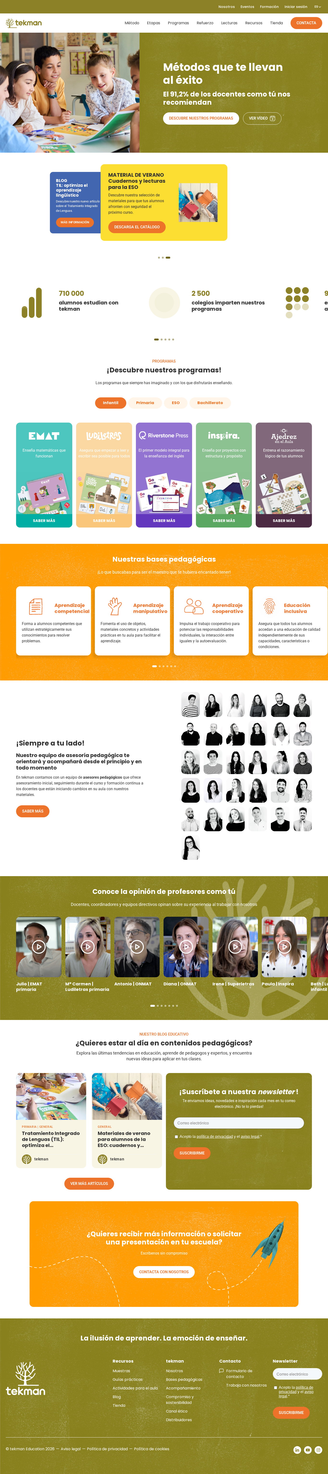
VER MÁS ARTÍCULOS (89, 1183)
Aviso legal (71, 1449)
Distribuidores (179, 1420)
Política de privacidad (107, 1449)
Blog (117, 1397)
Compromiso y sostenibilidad (180, 1399)
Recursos (253, 23)
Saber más (32, 811)
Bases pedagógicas (184, 1379)
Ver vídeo (258, 118)
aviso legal (250, 1136)
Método (132, 23)
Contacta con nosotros (164, 1272)
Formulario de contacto (239, 1373)
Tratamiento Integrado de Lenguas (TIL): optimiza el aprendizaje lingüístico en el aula (51, 1145)
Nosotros (174, 1371)
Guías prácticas (128, 1379)
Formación (269, 6)
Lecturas (229, 23)
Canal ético (177, 1411)
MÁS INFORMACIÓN (132, 227)
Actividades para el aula (135, 1388)
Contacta (306, 23)
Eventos (247, 6)
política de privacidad (215, 1136)
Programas (178, 23)
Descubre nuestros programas (201, 118)
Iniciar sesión (296, 6)
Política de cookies (151, 1449)
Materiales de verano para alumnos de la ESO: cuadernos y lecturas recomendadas (124, 1145)
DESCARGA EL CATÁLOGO (79, 227)
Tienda (276, 23)
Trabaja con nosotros (246, 1385)
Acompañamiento (183, 1388)
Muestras (121, 1371)
